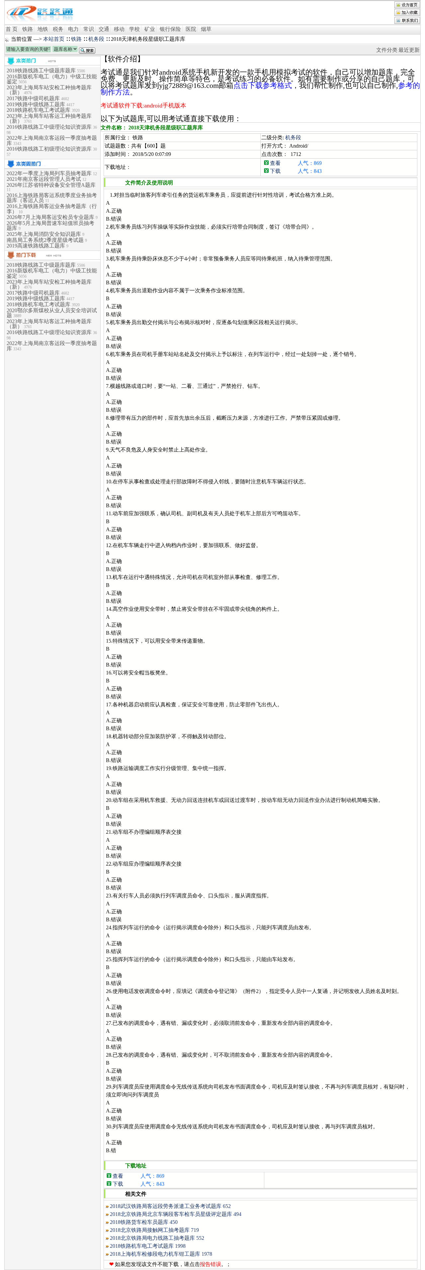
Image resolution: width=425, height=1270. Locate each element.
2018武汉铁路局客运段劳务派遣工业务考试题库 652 (170, 1206)
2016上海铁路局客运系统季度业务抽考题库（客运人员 (52, 197)
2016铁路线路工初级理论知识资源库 (50, 149)
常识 (88, 29)
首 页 (12, 29)
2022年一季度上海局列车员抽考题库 (50, 173)
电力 (73, 29)
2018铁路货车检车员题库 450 (144, 1222)
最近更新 (409, 50)
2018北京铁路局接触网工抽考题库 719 (154, 1230)
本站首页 (53, 39)
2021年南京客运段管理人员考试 (44, 179)
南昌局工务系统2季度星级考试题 (46, 240)
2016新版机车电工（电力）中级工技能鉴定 (52, 79)
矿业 (149, 29)
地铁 (43, 29)
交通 (104, 29)
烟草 (206, 29)
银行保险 (170, 29)
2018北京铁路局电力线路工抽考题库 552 (157, 1238)
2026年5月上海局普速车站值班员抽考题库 (50, 225)
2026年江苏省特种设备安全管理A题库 (51, 185)
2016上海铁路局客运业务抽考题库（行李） (52, 208)
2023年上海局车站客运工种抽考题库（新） (49, 118)
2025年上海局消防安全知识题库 (44, 234)
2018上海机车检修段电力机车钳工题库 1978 (161, 1254)
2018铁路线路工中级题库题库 (42, 70)
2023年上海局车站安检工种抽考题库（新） (49, 90)
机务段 (96, 39)
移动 (119, 29)
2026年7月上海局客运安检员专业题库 (51, 217)
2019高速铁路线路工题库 (36, 245)
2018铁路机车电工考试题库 (39, 110)
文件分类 (386, 50)
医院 (191, 29)
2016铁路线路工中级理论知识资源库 (50, 127)
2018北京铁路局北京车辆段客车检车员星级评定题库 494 (175, 1214)
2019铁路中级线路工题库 (36, 104)
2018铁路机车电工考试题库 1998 (148, 1246)
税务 (58, 29)
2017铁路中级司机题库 (34, 98)
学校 (134, 29)
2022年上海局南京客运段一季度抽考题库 (52, 140)
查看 (275, 163)
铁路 (27, 29)
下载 (275, 171)
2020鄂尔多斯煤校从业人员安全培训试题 (52, 313)
